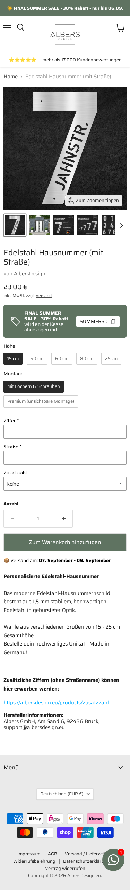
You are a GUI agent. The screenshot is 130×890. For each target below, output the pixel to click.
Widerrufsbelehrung (34, 861)
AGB (52, 853)
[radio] (13, 359)
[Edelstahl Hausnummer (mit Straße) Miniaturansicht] (15, 225)
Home (10, 77)
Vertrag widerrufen (65, 868)
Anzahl (10, 503)
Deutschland (61, 794)
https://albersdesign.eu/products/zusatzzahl (56, 702)
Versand (44, 295)
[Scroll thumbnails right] (120, 225)
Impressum (28, 853)
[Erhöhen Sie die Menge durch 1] (64, 519)
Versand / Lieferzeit (85, 853)
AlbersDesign (29, 273)
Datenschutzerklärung (86, 861)
